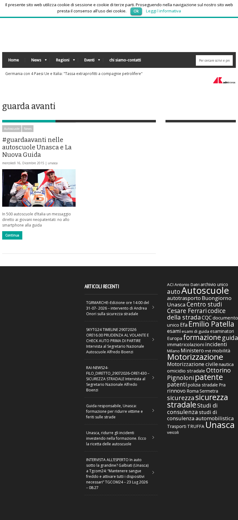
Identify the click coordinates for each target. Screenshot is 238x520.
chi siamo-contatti (125, 60)
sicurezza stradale (197, 401)
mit (208, 351)
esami (174, 331)
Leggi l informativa (163, 11)
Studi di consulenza (192, 408)
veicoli (173, 432)
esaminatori (222, 331)
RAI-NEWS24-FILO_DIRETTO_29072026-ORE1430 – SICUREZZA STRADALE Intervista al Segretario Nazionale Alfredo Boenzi (117, 379)
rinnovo (176, 390)
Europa (174, 338)
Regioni (59, 61)
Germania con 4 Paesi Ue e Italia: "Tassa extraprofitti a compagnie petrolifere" (74, 73)
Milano (173, 351)
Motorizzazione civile (192, 364)
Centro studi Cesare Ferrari (194, 307)
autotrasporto (184, 298)
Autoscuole (12, 128)
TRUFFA (195, 426)
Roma (193, 391)
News (33, 61)
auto (173, 291)
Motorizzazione (195, 356)
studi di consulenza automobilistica (200, 415)
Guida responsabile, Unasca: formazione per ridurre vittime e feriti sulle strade (114, 411)
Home (13, 60)
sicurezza (180, 398)
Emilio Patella (211, 324)
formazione (202, 337)
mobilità (221, 350)
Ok (136, 11)
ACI (170, 284)
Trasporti (176, 426)
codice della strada (196, 313)
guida (230, 337)
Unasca (220, 424)
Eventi (86, 61)
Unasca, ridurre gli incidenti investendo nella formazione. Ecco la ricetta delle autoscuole (116, 438)
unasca (53, 163)
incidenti (216, 344)
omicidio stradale (186, 371)
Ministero (192, 350)
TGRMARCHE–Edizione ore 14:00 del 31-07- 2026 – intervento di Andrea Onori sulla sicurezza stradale (117, 308)
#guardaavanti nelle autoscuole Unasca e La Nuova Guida (37, 147)
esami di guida (195, 331)
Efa (183, 324)
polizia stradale (203, 385)
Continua (12, 235)
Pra (222, 385)
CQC (207, 317)
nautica (226, 364)
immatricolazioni (185, 344)
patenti (177, 384)
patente (209, 377)
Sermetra (209, 391)
